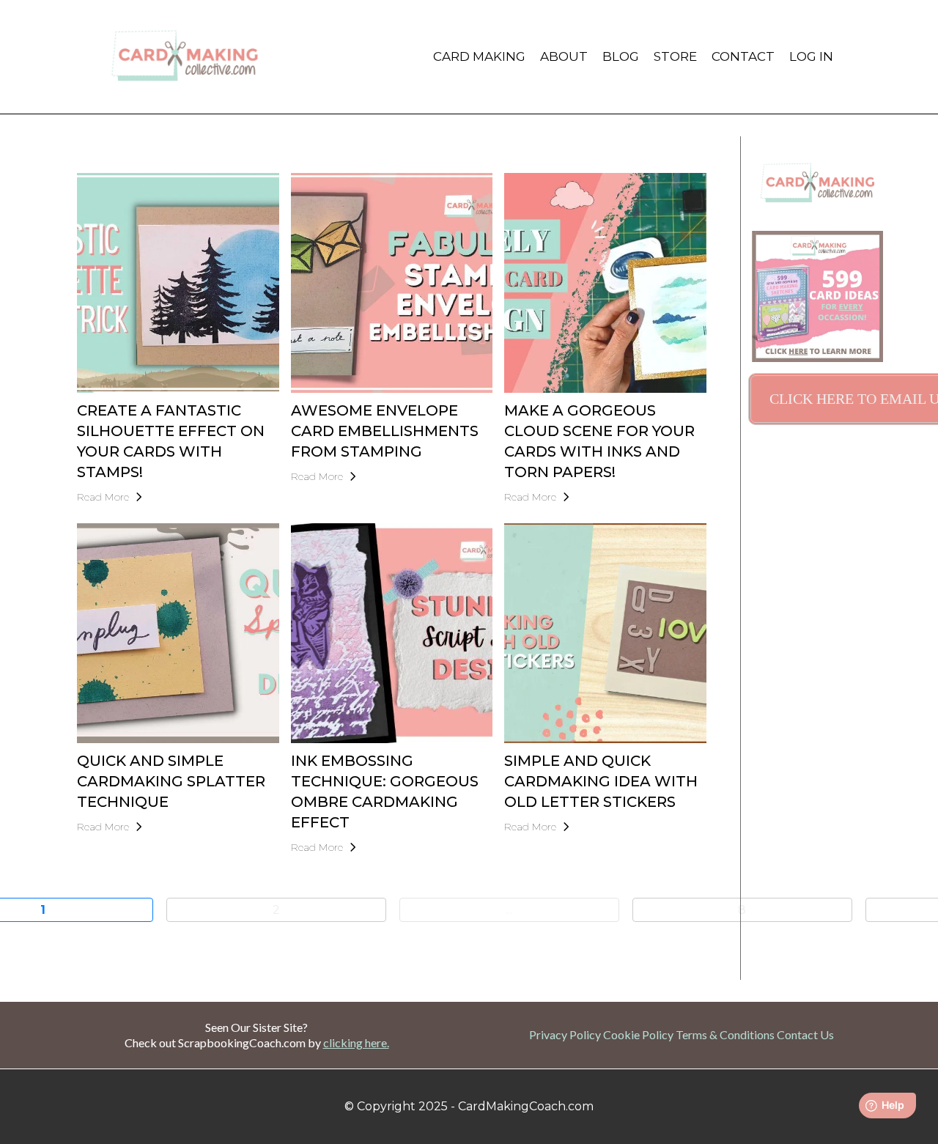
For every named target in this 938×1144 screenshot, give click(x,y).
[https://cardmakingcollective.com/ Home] (184, 57)
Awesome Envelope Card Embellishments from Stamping (385, 431)
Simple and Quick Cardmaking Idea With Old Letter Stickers (601, 781)
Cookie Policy (638, 1034)
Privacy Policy (565, 1034)
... (509, 910)
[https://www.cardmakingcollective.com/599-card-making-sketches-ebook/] (817, 296)
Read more (103, 496)
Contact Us (805, 1034)
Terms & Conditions (725, 1034)
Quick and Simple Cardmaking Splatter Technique (171, 781)
